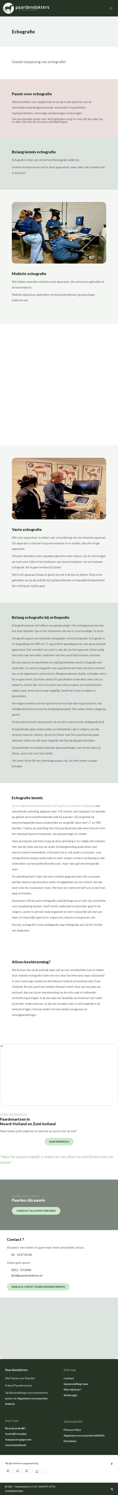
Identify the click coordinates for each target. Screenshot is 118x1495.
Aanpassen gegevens (18, 1439)
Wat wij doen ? (73, 1389)
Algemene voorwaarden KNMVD (84, 1435)
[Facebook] (112, 1464)
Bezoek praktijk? (15, 1428)
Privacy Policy (72, 1429)
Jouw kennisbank (15, 1445)
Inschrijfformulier (16, 1433)
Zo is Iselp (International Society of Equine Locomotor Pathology (53, 806)
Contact (69, 1378)
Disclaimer (70, 1441)
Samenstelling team (76, 1384)
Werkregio (70, 1395)
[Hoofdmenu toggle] (111, 8)
